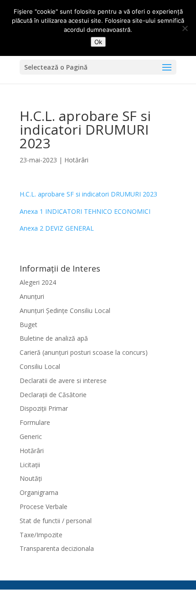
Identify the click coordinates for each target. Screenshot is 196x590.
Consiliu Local (40, 366)
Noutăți (31, 478)
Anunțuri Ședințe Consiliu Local (65, 310)
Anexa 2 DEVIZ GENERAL (57, 228)
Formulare (35, 422)
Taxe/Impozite (41, 534)
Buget (28, 324)
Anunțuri (32, 296)
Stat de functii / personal (56, 520)
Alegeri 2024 (38, 282)
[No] (184, 28)
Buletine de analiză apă (54, 338)
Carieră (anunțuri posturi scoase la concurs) (84, 352)
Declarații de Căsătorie (53, 394)
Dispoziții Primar (44, 408)
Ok (98, 41)
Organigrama (39, 492)
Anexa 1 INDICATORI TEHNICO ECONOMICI (85, 211)
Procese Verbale (43, 506)
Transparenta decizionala (57, 548)
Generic (31, 436)
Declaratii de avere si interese (63, 380)
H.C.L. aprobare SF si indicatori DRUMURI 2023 (88, 194)
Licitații (30, 464)
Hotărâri (76, 160)
